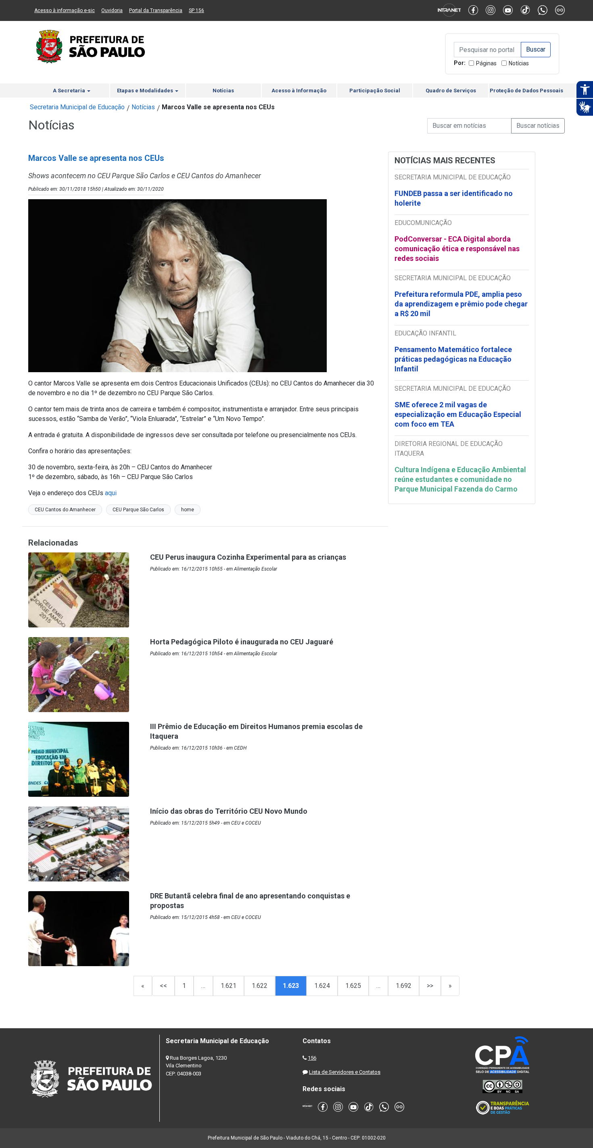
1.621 (228, 986)
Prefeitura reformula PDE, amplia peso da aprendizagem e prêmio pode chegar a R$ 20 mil (461, 304)
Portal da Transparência (155, 10)
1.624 (322, 986)
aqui (111, 493)
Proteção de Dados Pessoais (526, 91)
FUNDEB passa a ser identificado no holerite (454, 198)
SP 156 (196, 10)
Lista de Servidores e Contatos (344, 1072)
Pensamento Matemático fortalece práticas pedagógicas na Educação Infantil (453, 359)
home (187, 510)
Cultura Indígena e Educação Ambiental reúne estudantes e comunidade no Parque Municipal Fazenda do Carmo (460, 479)
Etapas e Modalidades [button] (145, 91)
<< (163, 986)
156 (312, 1058)
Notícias (519, 63)
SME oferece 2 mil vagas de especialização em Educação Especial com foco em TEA (458, 414)
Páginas (486, 63)
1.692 (403, 986)
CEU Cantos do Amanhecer (65, 510)
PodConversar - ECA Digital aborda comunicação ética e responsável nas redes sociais (457, 249)
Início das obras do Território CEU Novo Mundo (228, 811)
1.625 (353, 986)
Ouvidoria (112, 10)
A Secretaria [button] (69, 91)
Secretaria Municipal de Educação (77, 107)
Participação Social (374, 91)
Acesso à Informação (298, 91)
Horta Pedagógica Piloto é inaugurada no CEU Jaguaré (241, 642)
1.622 (259, 986)
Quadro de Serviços (451, 91)
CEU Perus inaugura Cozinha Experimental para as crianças (248, 557)
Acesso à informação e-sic (64, 10)
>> (430, 986)
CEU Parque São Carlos (138, 510)
